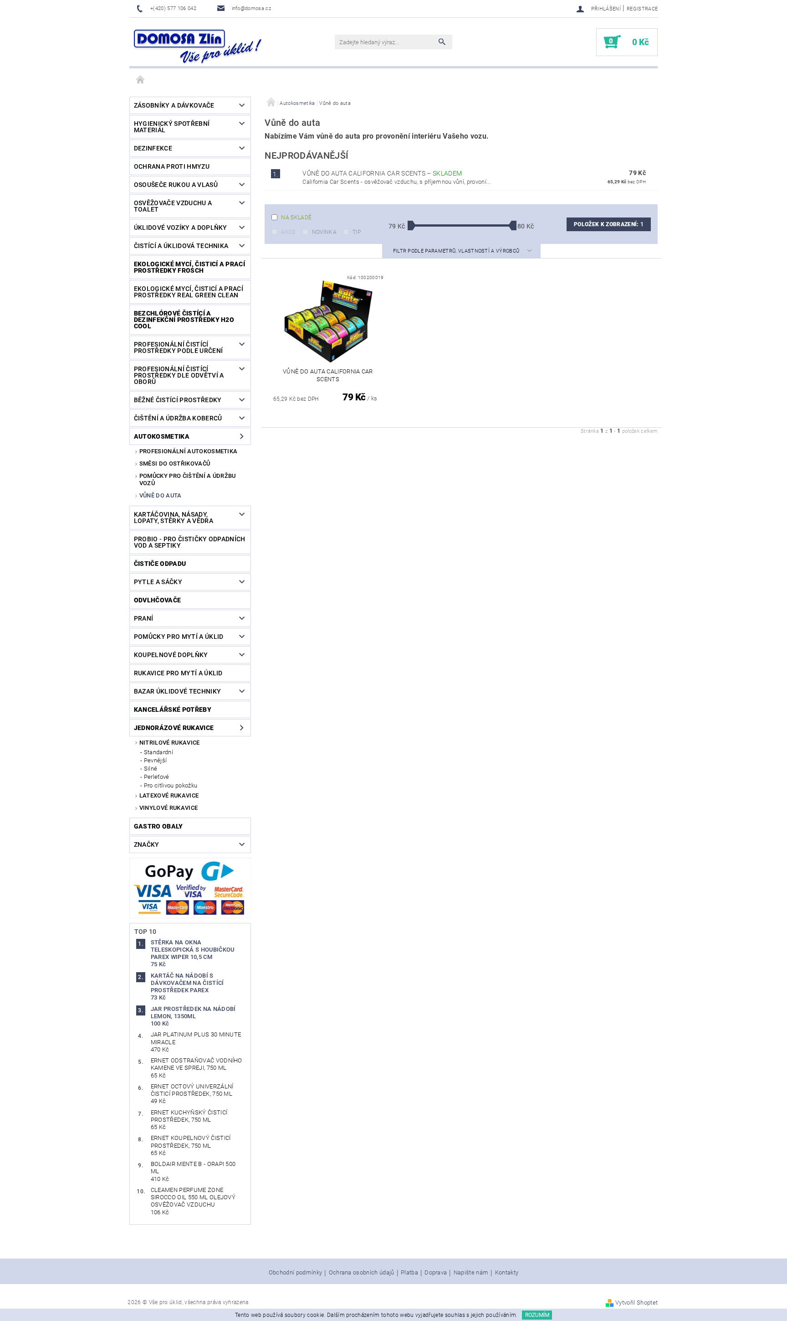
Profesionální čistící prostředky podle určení (178, 347)
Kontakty (507, 1272)
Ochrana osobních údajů (361, 1272)
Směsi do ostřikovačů (174, 463)
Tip (357, 232)
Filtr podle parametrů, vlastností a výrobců (457, 251)
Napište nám (471, 1272)
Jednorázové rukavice (174, 727)
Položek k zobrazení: (609, 224)
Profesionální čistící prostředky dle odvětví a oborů (179, 375)
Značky (146, 844)
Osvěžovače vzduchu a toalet (173, 206)
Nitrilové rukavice (169, 742)
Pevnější (155, 760)
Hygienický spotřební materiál (172, 127)
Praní (143, 618)
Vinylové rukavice (168, 807)
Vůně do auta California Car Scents (382, 173)
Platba (409, 1272)
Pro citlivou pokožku (170, 785)
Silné (151, 768)
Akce (288, 232)
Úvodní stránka (140, 80)
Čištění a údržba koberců (178, 418)
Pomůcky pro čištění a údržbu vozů (187, 479)
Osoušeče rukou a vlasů (176, 184)
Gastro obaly (158, 826)
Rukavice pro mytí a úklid (178, 673)
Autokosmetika (161, 436)
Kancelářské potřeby (172, 709)
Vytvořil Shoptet (636, 1302)
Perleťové (156, 776)
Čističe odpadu (160, 563)
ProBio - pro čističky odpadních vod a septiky (189, 542)
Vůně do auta (160, 495)
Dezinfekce (153, 148)
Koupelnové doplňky (171, 654)
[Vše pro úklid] (197, 46)
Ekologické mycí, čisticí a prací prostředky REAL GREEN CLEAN (188, 292)
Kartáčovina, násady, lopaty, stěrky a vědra (173, 517)
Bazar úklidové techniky (177, 691)
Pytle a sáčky (158, 581)
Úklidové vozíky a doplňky (180, 227)
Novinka (324, 232)
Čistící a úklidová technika (181, 245)
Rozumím (537, 1315)
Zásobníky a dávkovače (174, 105)
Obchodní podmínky (295, 1272)
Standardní (158, 752)
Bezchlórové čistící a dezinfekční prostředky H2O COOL (184, 320)
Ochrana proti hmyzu (172, 166)
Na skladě (296, 217)
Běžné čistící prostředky (178, 400)
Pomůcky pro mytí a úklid (179, 636)
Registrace (642, 9)
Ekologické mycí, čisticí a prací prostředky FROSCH (189, 267)
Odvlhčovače (157, 600)
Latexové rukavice (169, 795)
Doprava (435, 1272)
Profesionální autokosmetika (188, 451)
